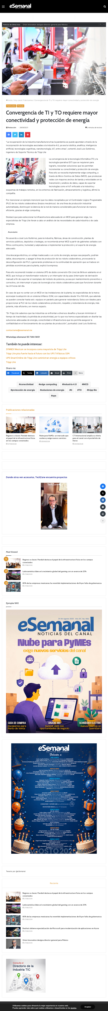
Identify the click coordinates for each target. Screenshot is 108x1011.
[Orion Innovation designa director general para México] (13, 944)
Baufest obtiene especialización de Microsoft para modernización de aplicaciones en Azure (61, 928)
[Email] (103, 507)
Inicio (10, 100)
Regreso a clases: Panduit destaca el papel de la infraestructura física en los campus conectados (20, 438)
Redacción (12, 127)
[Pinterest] (27, 134)
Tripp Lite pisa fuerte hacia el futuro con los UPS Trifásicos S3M (38, 353)
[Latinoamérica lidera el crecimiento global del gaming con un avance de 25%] (13, 575)
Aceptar (87, 1007)
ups (54, 395)
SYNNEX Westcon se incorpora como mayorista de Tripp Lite (36, 349)
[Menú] (3, 7)
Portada (20, 106)
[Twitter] (15, 134)
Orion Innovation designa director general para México (45, 940)
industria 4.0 (70, 384)
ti (71, 390)
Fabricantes (28, 100)
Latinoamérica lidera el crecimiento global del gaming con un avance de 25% (54, 571)
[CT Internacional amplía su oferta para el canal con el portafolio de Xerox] (87, 424)
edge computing (48, 384)
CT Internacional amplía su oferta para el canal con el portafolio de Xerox (87, 438)
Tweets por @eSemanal (15, 871)
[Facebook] (8, 134)
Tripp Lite (11, 362)
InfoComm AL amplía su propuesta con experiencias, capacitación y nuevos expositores (59, 25)
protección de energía (23, 390)
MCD (85, 384)
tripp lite (92, 390)
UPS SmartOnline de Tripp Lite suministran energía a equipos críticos (40, 358)
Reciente (54, 883)
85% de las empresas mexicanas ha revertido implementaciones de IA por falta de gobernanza (62, 583)
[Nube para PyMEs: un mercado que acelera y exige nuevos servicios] (54, 424)
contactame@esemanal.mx (19, 330)
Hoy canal (18, 100)
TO (80, 390)
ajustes (73, 1008)
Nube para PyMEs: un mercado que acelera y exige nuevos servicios (53, 436)
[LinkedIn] (21, 134)
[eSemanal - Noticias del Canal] (21, 6)
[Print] (103, 514)
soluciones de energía (52, 390)
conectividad (26, 384)
